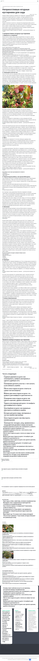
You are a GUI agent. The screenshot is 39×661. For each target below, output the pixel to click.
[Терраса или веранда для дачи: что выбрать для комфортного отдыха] (8, 575)
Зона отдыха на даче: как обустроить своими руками (14, 583)
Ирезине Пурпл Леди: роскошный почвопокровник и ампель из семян (18, 548)
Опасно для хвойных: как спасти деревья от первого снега (15, 562)
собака (19, 621)
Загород (5, 492)
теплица (22, 495)
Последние (4, 521)
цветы (31, 495)
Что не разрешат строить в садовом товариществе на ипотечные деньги (18, 486)
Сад (21, 367)
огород (17, 493)
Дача (6, 6)
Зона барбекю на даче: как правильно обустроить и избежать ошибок (18, 578)
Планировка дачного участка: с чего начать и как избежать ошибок (17, 540)
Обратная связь (3, 648)
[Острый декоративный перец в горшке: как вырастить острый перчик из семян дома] (8, 558)
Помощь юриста (16, 492)
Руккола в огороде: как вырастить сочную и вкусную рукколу (15, 363)
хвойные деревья (26, 495)
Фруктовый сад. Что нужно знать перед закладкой (18, 514)
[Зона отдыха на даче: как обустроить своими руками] (6, 582)
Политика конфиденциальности (6, 649)
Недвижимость (10, 492)
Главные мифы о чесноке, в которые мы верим (12, 362)
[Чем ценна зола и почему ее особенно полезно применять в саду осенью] (7, 549)
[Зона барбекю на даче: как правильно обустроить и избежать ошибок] (11, 577)
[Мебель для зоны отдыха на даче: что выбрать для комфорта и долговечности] (15, 543)
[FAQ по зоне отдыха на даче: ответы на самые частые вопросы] (7, 541)
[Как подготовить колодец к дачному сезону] (7, 470)
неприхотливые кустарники (13, 367)
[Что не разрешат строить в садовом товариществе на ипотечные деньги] (7, 479)
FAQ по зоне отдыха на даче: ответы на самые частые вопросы (16, 542)
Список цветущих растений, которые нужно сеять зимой (14, 361)
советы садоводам (15, 495)
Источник (4, 358)
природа (20, 493)
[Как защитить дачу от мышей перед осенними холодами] (7, 461)
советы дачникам (28, 367)
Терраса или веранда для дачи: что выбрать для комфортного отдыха (18, 576)
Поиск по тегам (3, 647)
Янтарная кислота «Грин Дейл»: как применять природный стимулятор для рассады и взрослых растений (17, 511)
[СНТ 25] (2, 1)
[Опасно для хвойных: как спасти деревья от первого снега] (6, 561)
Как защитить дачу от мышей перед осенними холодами (15, 468)
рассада (16, 621)
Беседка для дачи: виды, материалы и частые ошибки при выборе (17, 581)
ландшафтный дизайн (18, 619)
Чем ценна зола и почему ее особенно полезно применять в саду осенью (19, 550)
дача (4, 367)
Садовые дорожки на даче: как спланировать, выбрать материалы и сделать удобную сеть (17, 379)
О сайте (2, 645)
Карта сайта (3, 646)
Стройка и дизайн (26, 492)
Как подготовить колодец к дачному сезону (12, 477)
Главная (3, 6)
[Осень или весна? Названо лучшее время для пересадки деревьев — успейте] (7, 564)
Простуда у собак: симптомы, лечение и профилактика (19, 501)
